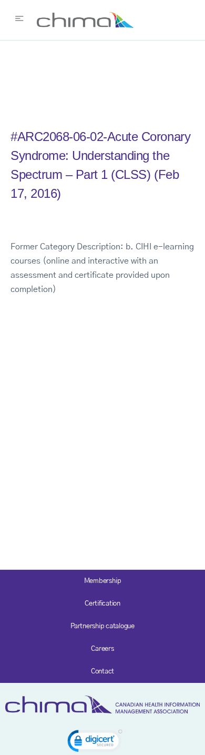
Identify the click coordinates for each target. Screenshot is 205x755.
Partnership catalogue (102, 626)
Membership (102, 581)
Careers (102, 649)
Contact (102, 671)
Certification (102, 603)
